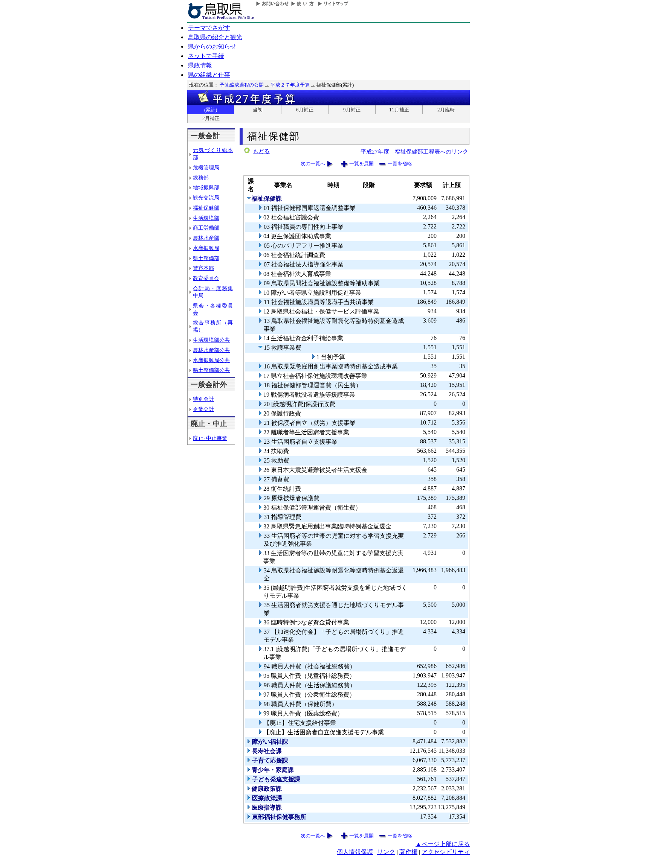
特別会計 (203, 399)
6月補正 (304, 110)
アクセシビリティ (446, 852)
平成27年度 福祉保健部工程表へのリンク (414, 151)
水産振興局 (206, 248)
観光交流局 (206, 198)
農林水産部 (206, 238)
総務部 (201, 178)
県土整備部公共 (211, 370)
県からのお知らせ (212, 46)
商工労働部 (206, 228)
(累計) (210, 110)
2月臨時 (446, 110)
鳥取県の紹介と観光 (215, 37)
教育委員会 (206, 278)
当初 (258, 110)
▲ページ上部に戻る (443, 844)
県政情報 (200, 65)
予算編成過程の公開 (242, 85)
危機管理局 (206, 167)
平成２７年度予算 (290, 85)
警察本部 (203, 268)
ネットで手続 (206, 56)
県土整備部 (206, 258)
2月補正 (211, 118)
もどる (261, 151)
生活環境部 (206, 218)
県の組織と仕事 (209, 75)
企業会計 (203, 409)
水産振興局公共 (211, 360)
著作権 (408, 852)
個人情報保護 (355, 852)
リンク (386, 852)
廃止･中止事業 (210, 438)
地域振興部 (206, 187)
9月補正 (352, 110)
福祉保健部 (206, 208)
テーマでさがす (209, 27)
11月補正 (399, 110)
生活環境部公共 (211, 340)
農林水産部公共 (211, 350)
